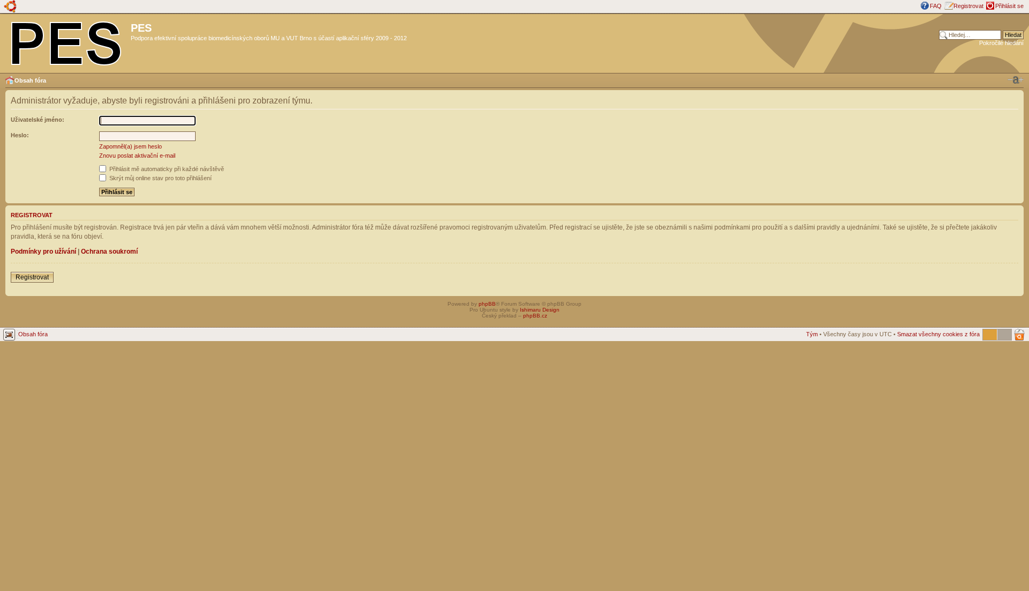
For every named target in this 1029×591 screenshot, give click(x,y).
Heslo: (20, 135)
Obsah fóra (30, 80)
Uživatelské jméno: (37, 119)
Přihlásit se (1009, 6)
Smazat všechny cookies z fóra (938, 334)
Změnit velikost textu (1016, 80)
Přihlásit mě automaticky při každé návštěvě (166, 169)
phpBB (487, 304)
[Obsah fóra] (67, 41)
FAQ (936, 6)
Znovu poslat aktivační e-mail (137, 155)
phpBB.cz (535, 316)
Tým (812, 334)
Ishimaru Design (540, 310)
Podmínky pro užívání (43, 251)
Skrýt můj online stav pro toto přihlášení (160, 178)
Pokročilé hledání (1001, 43)
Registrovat (968, 6)
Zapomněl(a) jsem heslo (130, 146)
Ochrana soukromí (109, 251)
